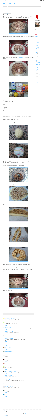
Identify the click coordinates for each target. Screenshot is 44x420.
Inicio (19, 406)
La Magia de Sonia (6, 386)
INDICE (6, 6)
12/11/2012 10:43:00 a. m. (9, 343)
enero (36, 56)
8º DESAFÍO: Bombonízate (37, 42)
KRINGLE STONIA (38, 44)
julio (36, 51)
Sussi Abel (6, 351)
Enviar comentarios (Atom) (8, 407)
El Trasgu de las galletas (7, 318)
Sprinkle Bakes (37, 69)
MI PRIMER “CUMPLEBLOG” (38, 45)
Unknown (6, 375)
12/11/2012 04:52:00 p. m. (9, 351)
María (5, 327)
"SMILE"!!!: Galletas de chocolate (38, 47)
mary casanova (6, 338)
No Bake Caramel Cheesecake (37, 72)
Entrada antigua (32, 406)
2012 (36, 40)
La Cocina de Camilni (20, 57)
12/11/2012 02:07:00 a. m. (10, 331)
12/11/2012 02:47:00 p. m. (8, 347)
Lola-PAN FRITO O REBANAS (8, 371)
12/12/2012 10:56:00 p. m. (8, 379)
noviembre (37, 48)
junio (36, 52)
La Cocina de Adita (37, 79)
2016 (36, 37)
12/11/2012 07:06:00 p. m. (13, 371)
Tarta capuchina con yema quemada (37, 80)
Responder (6, 325)
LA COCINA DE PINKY (38, 62)
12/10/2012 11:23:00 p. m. (9, 322)
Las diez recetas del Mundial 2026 (37, 75)
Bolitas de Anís (9, 3)
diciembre (37, 41)
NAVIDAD (8, 314)
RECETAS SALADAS (10, 6)
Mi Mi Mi (6, 322)
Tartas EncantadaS (37, 77)
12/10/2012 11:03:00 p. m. (12, 318)
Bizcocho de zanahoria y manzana (38, 83)
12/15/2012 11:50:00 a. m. (11, 386)
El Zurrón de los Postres (37, 60)
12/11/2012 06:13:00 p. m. (10, 366)
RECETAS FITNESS (14, 6)
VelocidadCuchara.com (38, 74)
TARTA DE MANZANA (37, 43)
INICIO (4, 6)
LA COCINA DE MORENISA (37, 67)
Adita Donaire (6, 331)
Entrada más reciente (6, 406)
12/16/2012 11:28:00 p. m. (12, 394)
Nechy (5, 347)
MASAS (6, 314)
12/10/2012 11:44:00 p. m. (8, 327)
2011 (36, 57)
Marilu (5, 379)
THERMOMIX (10, 314)
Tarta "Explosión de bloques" (37, 78)
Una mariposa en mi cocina (38, 82)
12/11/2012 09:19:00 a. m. (10, 338)
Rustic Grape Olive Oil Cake (38, 70)
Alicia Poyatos (6, 366)
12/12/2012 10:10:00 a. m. (9, 375)
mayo (36, 53)
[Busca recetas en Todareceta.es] (37, 13)
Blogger (25, 413)
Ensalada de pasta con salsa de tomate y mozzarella (38, 65)
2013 (36, 39)
